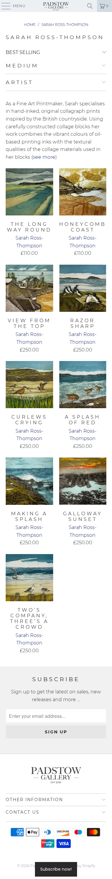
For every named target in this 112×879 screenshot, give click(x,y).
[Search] (90, 6)
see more (44, 157)
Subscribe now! (56, 869)
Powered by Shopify (77, 865)
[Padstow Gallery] (56, 6)
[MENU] (3, 6)
